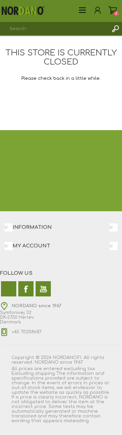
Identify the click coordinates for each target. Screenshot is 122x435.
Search (115, 28)
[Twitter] (8, 288)
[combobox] (54, 28)
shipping (45, 373)
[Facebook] (26, 288)
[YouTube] (43, 288)
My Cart (112, 10)
